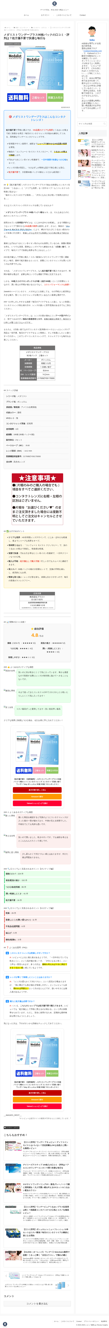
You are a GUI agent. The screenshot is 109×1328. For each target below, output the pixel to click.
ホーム (56, 1321)
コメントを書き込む (37, 1303)
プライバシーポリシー (91, 1321)
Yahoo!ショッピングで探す (37, 803)
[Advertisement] (92, 206)
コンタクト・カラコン (12, 1127)
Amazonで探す (37, 797)
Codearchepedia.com (93, 51)
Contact (79, 1321)
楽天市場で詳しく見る (37, 790)
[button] (104, 123)
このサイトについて (67, 1321)
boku (92, 40)
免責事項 (104, 1321)
